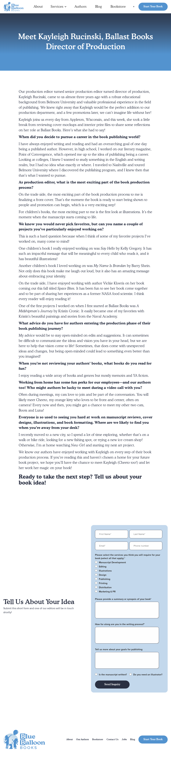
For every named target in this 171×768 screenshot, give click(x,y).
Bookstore (118, 6)
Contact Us (112, 739)
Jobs (124, 739)
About (38, 6)
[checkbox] (128, 562)
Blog (98, 6)
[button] (58, 6)
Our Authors (82, 739)
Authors (80, 6)
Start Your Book (153, 6)
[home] (13, 6)
